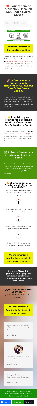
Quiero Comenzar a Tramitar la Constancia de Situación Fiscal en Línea (18, 258)
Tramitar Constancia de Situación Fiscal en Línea (18, 48)
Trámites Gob (11, 391)
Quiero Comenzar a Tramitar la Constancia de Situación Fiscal (18, 310)
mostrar (23, 23)
